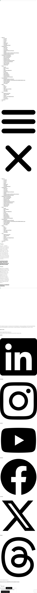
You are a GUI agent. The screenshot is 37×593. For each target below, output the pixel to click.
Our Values (5, 38)
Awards (5, 42)
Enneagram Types (6, 58)
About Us (3, 37)
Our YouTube (6, 83)
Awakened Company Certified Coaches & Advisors (11, 52)
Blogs (4, 85)
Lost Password (6, 98)
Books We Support (6, 74)
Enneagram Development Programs (9, 60)
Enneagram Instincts (7, 59)
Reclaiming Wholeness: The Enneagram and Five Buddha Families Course (14, 80)
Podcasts (5, 86)
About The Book (6, 68)
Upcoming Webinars (7, 81)
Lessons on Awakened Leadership (4, 285)
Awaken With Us (4, 46)
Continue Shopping (5, 591)
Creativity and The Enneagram (8, 61)
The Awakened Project (7, 45)
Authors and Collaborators (8, 70)
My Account (5, 97)
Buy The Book (6, 72)
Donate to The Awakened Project (9, 96)
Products (5, 95)
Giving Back (5, 44)
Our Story (5, 39)
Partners (5, 71)
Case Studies (5, 90)
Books (3, 66)
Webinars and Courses (7, 93)
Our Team (5, 40)
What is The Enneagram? (7, 56)
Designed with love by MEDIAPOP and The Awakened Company (9, 581)
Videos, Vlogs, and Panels (7, 89)
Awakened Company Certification (9, 50)
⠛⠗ (2, 101)
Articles (5, 87)
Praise (4, 69)
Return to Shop (9, 588)
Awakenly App (6, 64)
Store (2, 92)
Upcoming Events (4, 78)
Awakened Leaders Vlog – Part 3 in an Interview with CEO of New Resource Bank (4, 263)
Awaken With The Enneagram (6, 55)
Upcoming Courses (6, 62)
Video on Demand (6, 63)
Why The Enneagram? (7, 57)
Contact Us (3, 99)
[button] (18, 140)
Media (3, 84)
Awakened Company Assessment (9, 54)
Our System (5, 48)
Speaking (5, 51)
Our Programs (6, 49)
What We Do (6, 47)
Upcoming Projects (6, 75)
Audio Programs (6, 73)
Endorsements (6, 43)
